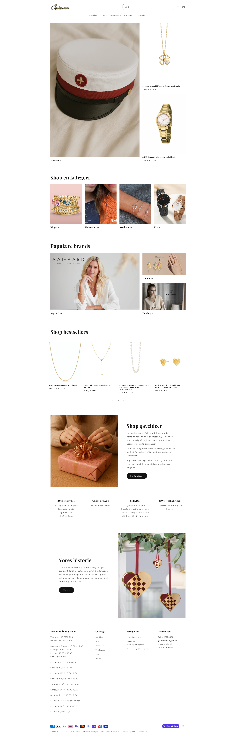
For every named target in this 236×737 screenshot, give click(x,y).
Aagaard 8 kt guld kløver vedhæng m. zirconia (161, 86)
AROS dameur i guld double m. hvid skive (159, 157)
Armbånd (124, 227)
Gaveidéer (100, 646)
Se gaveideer (136, 476)
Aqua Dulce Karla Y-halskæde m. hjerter (97, 386)
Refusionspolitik (129, 732)
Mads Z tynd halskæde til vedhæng (63, 385)
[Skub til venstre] (112, 401)
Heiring (146, 313)
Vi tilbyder (100, 650)
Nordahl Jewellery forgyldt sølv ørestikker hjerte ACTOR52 (167, 386)
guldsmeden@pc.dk (167, 640)
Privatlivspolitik (133, 637)
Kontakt (99, 654)
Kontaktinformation (113, 732)
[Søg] (172, 7)
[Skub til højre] (123, 401)
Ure (156, 227)
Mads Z (146, 278)
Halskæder (90, 227)
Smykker (99, 637)
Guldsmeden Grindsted (65, 732)
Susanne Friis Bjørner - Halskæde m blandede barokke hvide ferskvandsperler (134, 387)
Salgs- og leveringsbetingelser (135, 642)
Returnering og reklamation (139, 649)
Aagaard (54, 313)
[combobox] (148, 7)
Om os (66, 590)
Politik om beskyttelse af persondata (90, 732)
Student (54, 160)
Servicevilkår (142, 732)
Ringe (53, 227)
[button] (94, 15)
